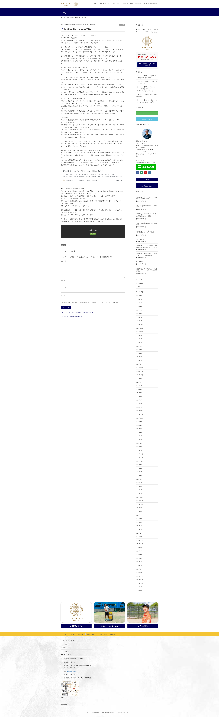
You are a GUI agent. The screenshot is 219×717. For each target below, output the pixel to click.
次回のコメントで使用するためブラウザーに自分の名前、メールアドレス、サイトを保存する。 (91, 302)
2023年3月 (139, 443)
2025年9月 (139, 335)
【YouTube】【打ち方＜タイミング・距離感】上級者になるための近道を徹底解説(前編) (146, 269)
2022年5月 (139, 479)
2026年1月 (139, 321)
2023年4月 (139, 439)
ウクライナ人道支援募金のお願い (73, 316)
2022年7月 (139, 472)
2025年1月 (139, 364)
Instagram (64, 704)
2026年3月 (139, 313)
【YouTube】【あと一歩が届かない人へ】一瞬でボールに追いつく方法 (146, 101)
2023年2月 (139, 446)
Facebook (64, 701)
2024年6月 (139, 389)
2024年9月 (139, 378)
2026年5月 (139, 306)
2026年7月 (139, 299)
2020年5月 (139, 558)
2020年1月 (139, 572)
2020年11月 (139, 544)
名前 (63, 280)
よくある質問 (90, 634)
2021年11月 (139, 500)
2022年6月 (139, 475)
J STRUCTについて (102, 634)
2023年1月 (139, 450)
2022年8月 (139, 468)
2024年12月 (139, 367)
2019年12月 (139, 576)
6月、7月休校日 (140, 239)
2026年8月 (139, 295)
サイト (63, 295)
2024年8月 (139, 382)
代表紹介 (63, 647)
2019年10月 (139, 583)
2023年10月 (139, 418)
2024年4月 (139, 396)
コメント (64, 261)
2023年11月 (139, 414)
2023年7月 (139, 429)
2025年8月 (139, 339)
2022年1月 (139, 493)
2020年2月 (139, 569)
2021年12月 (139, 497)
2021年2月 (139, 533)
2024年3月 (139, 400)
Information (139, 283)
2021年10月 (139, 504)
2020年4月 (139, 561)
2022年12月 (139, 454)
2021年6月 (139, 518)
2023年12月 (139, 410)
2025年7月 (139, 342)
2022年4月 (139, 482)
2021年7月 (139, 515)
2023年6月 (139, 432)
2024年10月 (139, 375)
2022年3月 (139, 486)
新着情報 (112, 634)
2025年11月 (139, 328)
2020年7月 (139, 551)
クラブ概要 (64, 644)
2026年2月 (139, 317)
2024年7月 (139, 385)
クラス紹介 (71, 634)
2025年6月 (139, 346)
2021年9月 (139, 508)
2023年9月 (139, 421)
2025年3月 (139, 357)
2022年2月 (139, 490)
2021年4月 (139, 526)
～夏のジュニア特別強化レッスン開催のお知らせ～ (146, 95)
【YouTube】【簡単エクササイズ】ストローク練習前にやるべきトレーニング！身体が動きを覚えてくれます (146, 89)
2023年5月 (139, 436)
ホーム (64, 634)
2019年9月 (139, 587)
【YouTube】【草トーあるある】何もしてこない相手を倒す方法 (146, 76)
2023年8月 (139, 425)
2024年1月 (139, 407)
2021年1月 (139, 536)
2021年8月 (139, 511)
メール (64, 288)
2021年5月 (139, 522)
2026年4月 (139, 310)
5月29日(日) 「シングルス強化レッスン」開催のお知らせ (79, 312)
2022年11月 (139, 457)
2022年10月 (139, 461)
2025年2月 (139, 360)
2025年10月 (139, 331)
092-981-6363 (71, 671)
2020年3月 (139, 565)
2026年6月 (139, 303)
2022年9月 (139, 464)
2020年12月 (139, 540)
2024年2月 (139, 403)
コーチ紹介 (64, 651)
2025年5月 (139, 349)
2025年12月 (139, 324)
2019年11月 (139, 580)
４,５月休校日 (139, 261)
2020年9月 (139, 547)
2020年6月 (139, 554)
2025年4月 (139, 353)
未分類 (122, 24)
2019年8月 (139, 590)
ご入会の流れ (80, 634)
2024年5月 (139, 393)
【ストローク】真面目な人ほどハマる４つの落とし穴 (146, 82)
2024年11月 (139, 371)
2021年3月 (139, 529)
